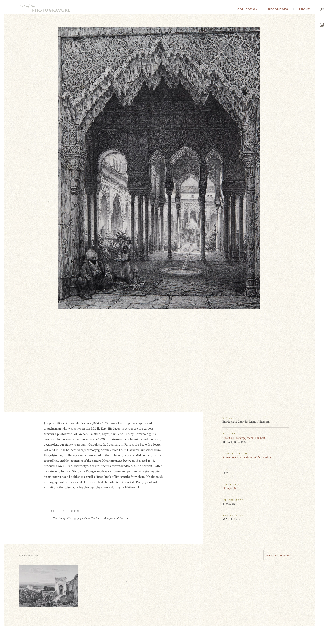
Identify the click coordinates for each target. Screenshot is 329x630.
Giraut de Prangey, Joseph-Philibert (243, 438)
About (304, 9)
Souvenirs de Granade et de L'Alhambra (246, 458)
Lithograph (229, 488)
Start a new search (279, 555)
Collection (247, 9)
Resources (278, 9)
